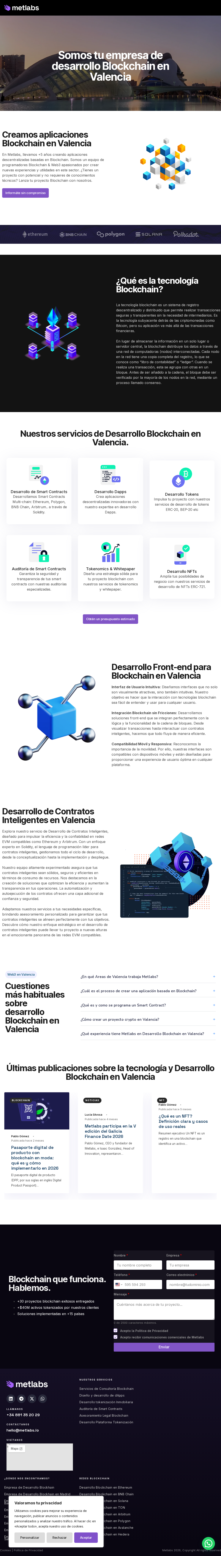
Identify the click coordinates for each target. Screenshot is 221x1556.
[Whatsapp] (42, 1398)
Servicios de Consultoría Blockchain (106, 1388)
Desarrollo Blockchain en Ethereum (105, 1487)
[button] (208, 1543)
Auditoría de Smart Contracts (100, 1409)
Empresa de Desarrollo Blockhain (29, 1487)
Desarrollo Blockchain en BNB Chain (106, 1494)
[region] (56, 1521)
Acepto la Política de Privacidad (144, 1331)
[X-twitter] (32, 1398)
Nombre (121, 1255)
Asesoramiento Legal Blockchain (103, 1415)
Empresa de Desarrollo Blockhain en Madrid (37, 1494)
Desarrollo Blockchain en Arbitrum (104, 1514)
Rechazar (59, 1537)
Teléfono (122, 1275)
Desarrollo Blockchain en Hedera (104, 1534)
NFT (162, 1100)
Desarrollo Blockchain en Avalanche (106, 1527)
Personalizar (29, 1537)
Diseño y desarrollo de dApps (102, 1395)
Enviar (164, 1347)
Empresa (174, 1255)
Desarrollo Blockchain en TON (102, 1507)
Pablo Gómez (20, 1136)
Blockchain (21, 1100)
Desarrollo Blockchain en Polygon (105, 1521)
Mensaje (121, 1294)
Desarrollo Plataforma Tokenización (106, 1422)
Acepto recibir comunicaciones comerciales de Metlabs (162, 1337)
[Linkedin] (10, 1398)
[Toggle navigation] (181, 8)
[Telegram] (21, 1398)
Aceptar (86, 1537)
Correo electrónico (181, 1275)
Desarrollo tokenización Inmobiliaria (106, 1402)
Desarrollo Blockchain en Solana (103, 1501)
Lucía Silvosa (93, 1114)
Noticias (92, 1100)
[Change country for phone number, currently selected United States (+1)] (118, 1284)
